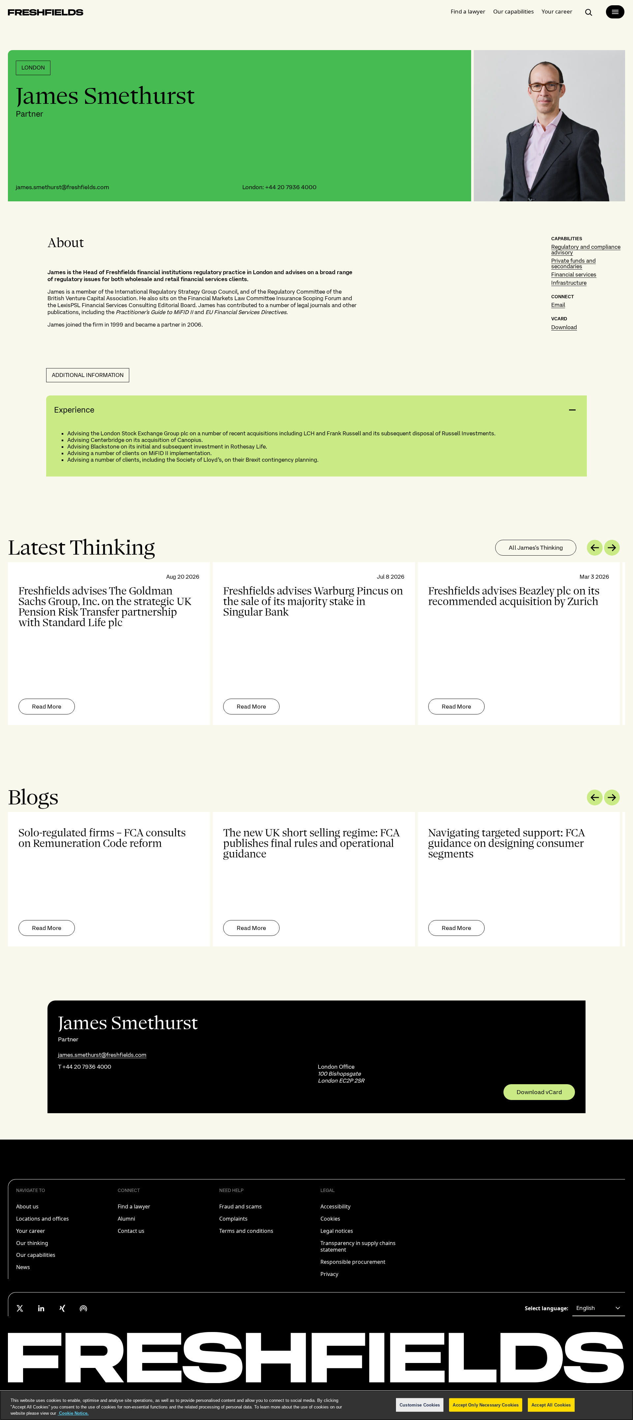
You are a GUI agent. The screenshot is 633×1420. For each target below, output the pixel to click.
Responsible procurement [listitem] (352, 1261)
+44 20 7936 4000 (290, 187)
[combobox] (598, 1308)
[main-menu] (615, 12)
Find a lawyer (468, 11)
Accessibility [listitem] (335, 1206)
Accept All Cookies (551, 1404)
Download (564, 327)
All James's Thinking (536, 547)
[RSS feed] (83, 1308)
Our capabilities (513, 11)
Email (558, 305)
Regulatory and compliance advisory (585, 250)
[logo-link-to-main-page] (45, 13)
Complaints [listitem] (233, 1218)
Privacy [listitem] (329, 1274)
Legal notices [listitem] (336, 1230)
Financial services (573, 274)
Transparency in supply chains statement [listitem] (358, 1246)
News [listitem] (23, 1267)
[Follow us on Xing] (62, 1308)
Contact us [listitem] (131, 1230)
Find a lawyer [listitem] (134, 1206)
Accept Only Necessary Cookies (486, 1404)
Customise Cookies (420, 1404)
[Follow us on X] (20, 1308)
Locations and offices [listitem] (42, 1218)
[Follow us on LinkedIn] (41, 1308)
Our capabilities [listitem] (35, 1255)
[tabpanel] (316, 643)
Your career (557, 11)
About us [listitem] (27, 1206)
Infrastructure (569, 282)
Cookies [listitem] (330, 1218)
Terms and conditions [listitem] (246, 1230)
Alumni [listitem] (126, 1218)
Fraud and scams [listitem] (240, 1206)
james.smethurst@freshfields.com (62, 187)
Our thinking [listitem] (32, 1243)
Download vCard (539, 1092)
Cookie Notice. (73, 1413)
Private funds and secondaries (573, 263)
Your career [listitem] (30, 1230)
